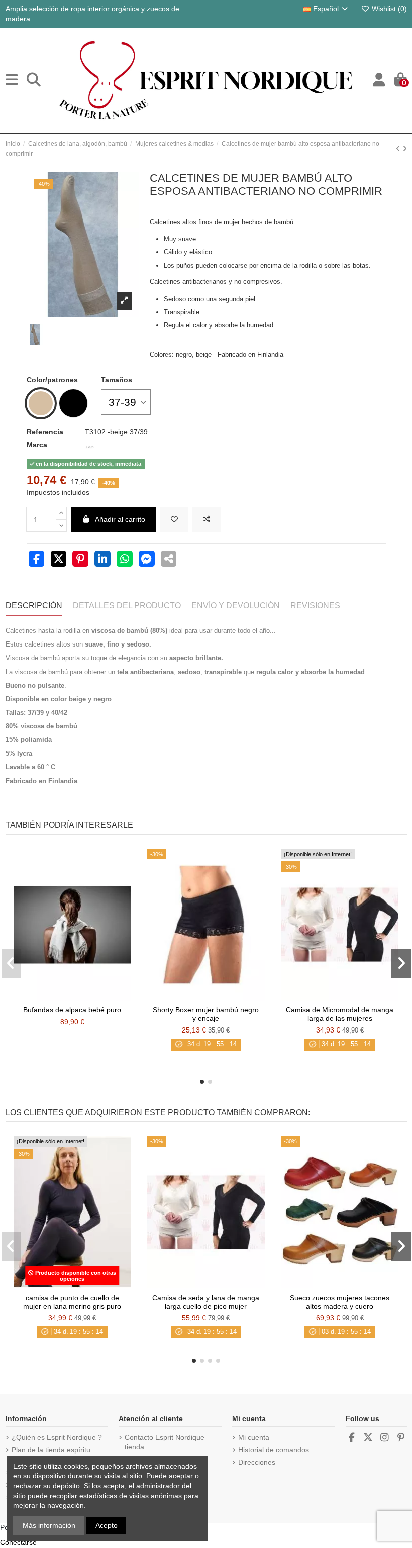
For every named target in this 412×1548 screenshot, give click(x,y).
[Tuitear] (59, 560)
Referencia (45, 432)
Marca (37, 445)
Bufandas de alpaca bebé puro (72, 1010)
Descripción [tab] (34, 605)
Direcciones (256, 1462)
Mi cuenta (253, 1437)
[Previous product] (399, 149)
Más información (49, 1525)
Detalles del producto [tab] (127, 605)
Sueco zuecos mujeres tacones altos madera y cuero (339, 1302)
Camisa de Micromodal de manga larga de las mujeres (339, 1014)
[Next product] (404, 149)
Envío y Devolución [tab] (235, 605)
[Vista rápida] (86, 997)
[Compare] (72, 997)
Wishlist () (388, 9)
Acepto (106, 1525)
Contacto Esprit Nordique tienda (164, 1442)
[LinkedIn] (102, 560)
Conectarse (18, 1542)
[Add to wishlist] (174, 519)
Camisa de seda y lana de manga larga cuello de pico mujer (205, 1302)
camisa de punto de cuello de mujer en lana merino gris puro (72, 1302)
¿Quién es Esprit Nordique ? (57, 1437)
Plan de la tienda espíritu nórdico (51, 1455)
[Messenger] (147, 560)
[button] (202, 1082)
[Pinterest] (80, 560)
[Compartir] (37, 560)
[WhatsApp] (125, 560)
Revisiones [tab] (315, 605)
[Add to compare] (206, 519)
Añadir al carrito (120, 519)
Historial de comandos (273, 1450)
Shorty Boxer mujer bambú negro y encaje (206, 1014)
